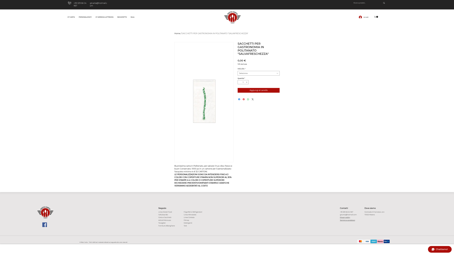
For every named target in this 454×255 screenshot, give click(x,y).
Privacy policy (345, 217)
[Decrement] (239, 82)
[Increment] (247, 82)
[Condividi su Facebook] (239, 99)
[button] (376, 17)
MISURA (241, 69)
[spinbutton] (243, 82)
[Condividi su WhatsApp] (248, 99)
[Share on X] (252, 99)
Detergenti (188, 223)
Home (177, 33)
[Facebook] (44, 224)
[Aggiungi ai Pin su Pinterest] (243, 99)
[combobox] (259, 73)
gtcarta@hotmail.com (348, 215)
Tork (185, 226)
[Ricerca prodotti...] (384, 3)
